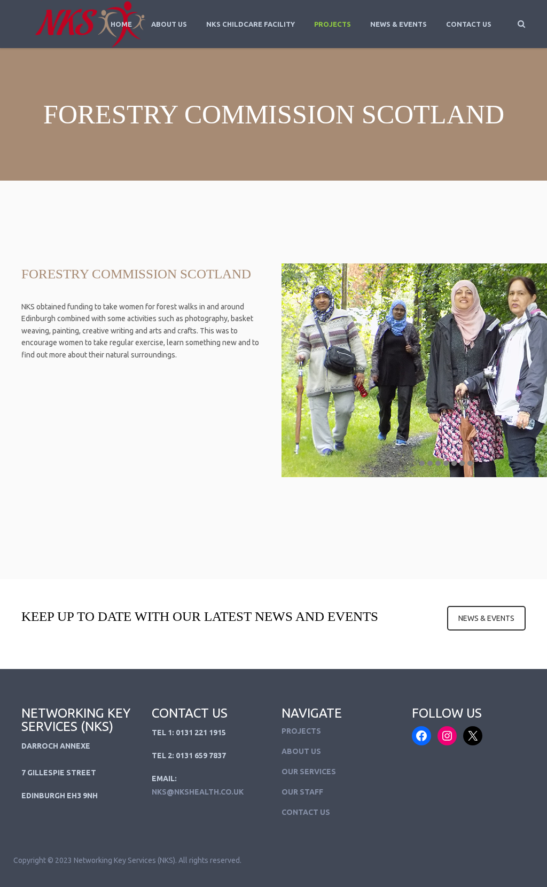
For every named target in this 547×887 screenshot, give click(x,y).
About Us (169, 24)
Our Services (309, 771)
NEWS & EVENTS (486, 618)
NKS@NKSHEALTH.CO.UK (198, 792)
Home (121, 24)
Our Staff (302, 792)
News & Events (398, 24)
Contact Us (468, 24)
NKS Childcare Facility (250, 24)
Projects (332, 24)
